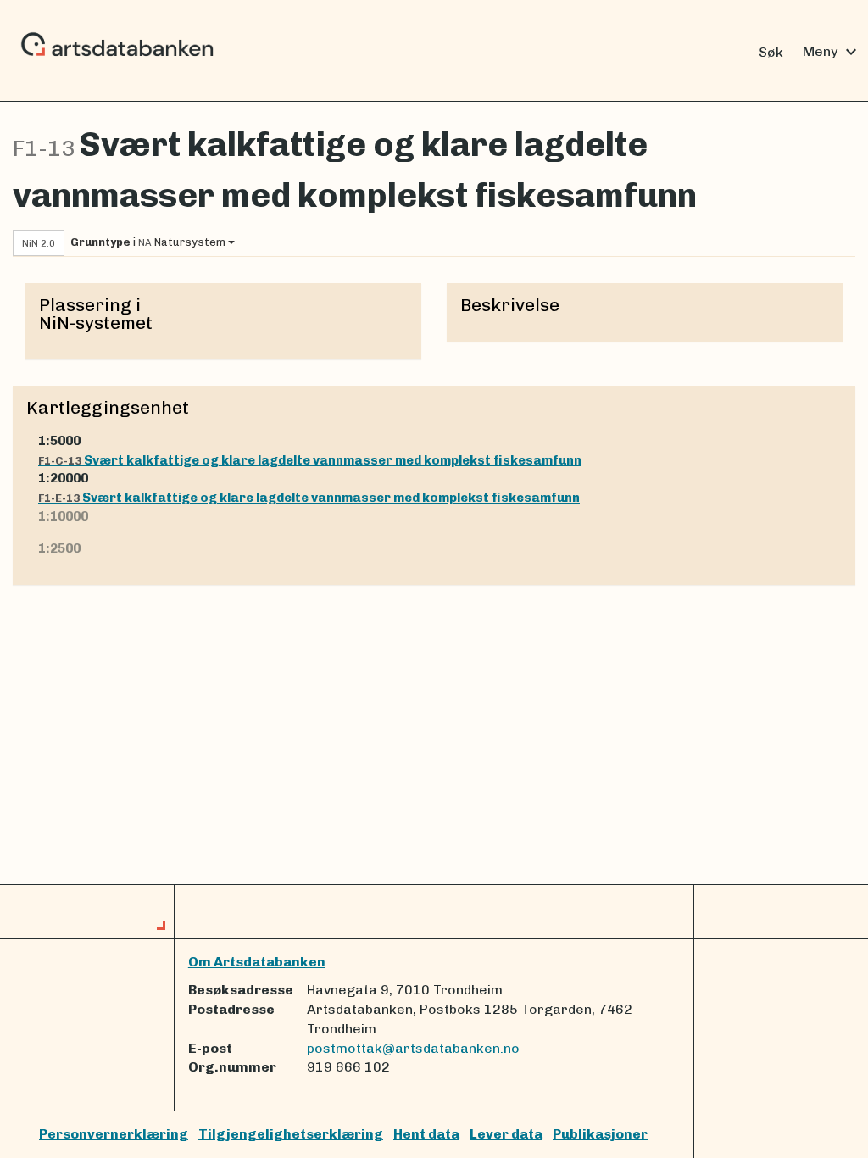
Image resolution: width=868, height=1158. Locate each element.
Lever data (506, 1134)
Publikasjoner (600, 1134)
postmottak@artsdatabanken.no (413, 1048)
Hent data (426, 1134)
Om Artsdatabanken (257, 962)
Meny (832, 52)
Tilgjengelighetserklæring (290, 1134)
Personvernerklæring (113, 1134)
